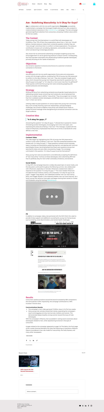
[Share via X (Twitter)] (30, 340)
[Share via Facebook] (26, 340)
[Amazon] (83, 406)
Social (46, 9)
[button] (39, 4)
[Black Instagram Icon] (91, 406)
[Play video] (52, 196)
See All (83, 352)
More (72, 9)
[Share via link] (37, 340)
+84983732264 (23, 406)
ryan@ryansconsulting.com (26, 405)
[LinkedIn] (86, 406)
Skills (62, 9)
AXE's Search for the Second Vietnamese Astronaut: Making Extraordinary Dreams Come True (28, 370)
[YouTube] (80, 406)
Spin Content (38, 9)
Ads (67, 9)
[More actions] (77, 19)
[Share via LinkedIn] (33, 340)
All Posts (21, 9)
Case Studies (29, 335)
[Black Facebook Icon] (88, 406)
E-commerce (54, 9)
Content (28, 9)
